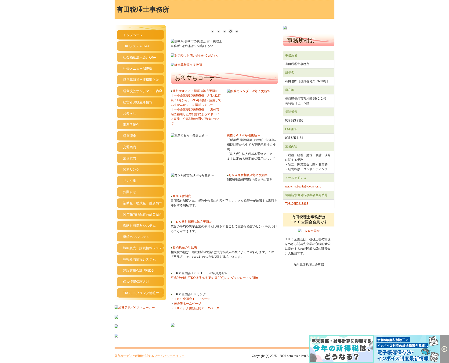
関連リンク (131, 169)
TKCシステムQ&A (136, 46)
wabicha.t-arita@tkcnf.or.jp (303, 186)
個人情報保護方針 (136, 282)
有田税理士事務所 (143, 9)
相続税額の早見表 (184, 247)
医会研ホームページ (187, 303)
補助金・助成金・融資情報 (142, 203)
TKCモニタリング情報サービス (143, 293)
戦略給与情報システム (139, 259)
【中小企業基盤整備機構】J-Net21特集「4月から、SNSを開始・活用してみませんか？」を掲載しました (196, 100)
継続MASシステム (136, 237)
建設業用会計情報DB (138, 270)
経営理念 (129, 136)
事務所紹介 (131, 124)
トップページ (133, 35)
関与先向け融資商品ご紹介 (142, 214)
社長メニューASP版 (137, 68)
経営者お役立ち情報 (137, 102)
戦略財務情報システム (139, 225)
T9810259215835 (296, 203)
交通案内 (129, 147)
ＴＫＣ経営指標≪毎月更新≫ (191, 221)
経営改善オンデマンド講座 (142, 91)
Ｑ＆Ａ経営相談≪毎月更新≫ (247, 175)
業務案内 (129, 158)
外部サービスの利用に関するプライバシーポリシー (150, 356)
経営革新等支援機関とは (141, 80)
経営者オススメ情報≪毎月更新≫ (194, 91)
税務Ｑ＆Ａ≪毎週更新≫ (243, 135)
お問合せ (129, 192)
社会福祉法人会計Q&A (139, 57)
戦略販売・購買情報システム (143, 248)
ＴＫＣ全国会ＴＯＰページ (192, 299)
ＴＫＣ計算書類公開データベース (196, 308)
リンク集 (129, 181)
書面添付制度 (181, 196)
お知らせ (129, 113)
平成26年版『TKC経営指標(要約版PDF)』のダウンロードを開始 (214, 278)
